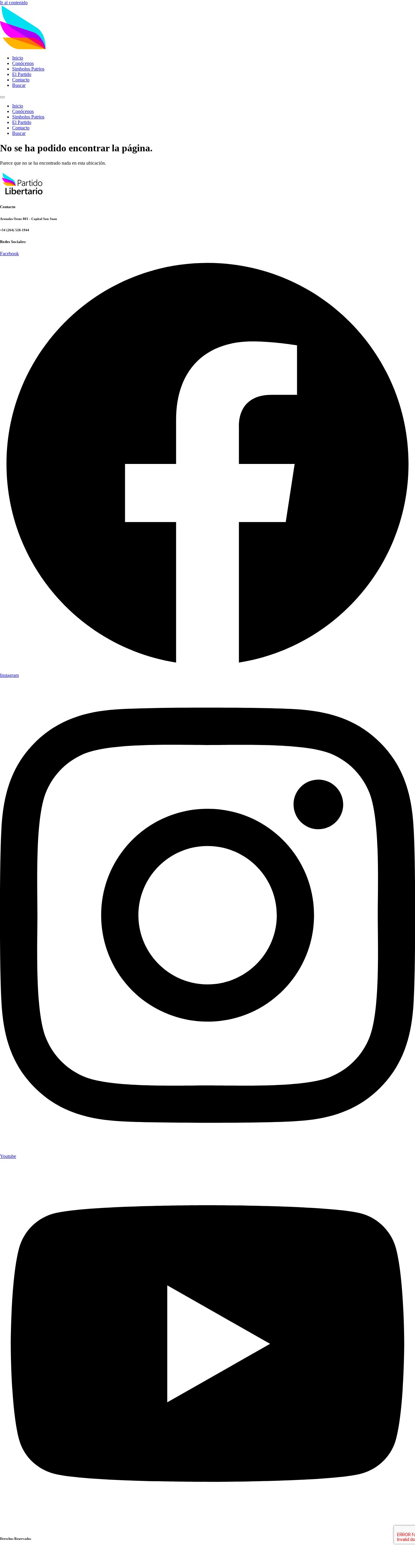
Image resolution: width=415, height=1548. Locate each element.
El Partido (21, 74)
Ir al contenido (14, 2)
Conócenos (23, 63)
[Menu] (2, 97)
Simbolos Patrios (28, 68)
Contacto (20, 79)
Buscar (19, 85)
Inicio (17, 57)
